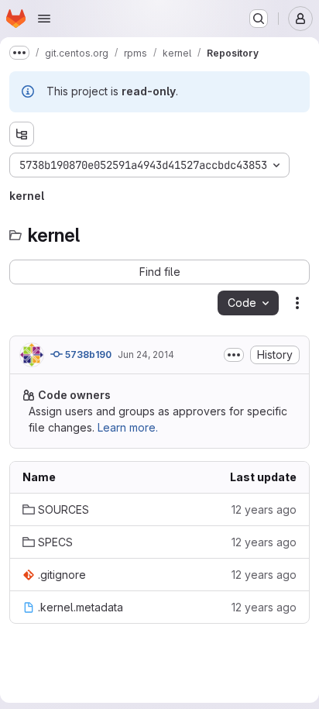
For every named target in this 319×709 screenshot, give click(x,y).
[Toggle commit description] (234, 355)
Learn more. (128, 427)
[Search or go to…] (258, 18)
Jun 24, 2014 (146, 354)
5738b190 (87, 354)
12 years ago (264, 509)
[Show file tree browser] (21, 134)
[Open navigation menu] (44, 18)
